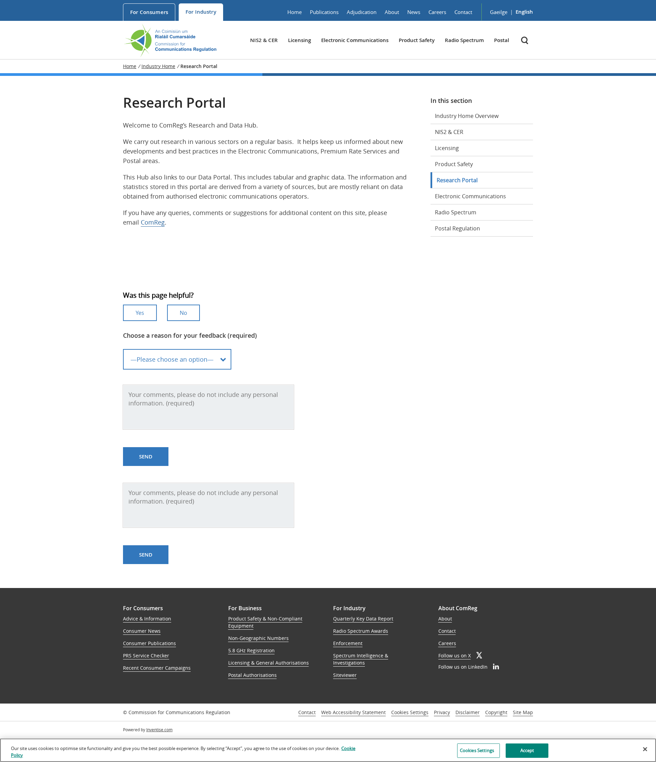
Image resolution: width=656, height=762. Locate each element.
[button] (525, 40)
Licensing (299, 40)
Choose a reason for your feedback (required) (190, 335)
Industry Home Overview (466, 116)
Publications (324, 12)
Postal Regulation (457, 228)
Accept (527, 750)
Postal (501, 40)
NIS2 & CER (264, 40)
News (413, 12)
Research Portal (457, 180)
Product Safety (417, 40)
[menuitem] (149, 12)
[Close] (645, 749)
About (392, 12)
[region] (328, 750)
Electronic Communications (354, 40)
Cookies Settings (409, 713)
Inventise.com (159, 729)
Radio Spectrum (464, 40)
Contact (463, 12)
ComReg (153, 222)
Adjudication (362, 12)
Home (294, 12)
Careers (437, 12)
